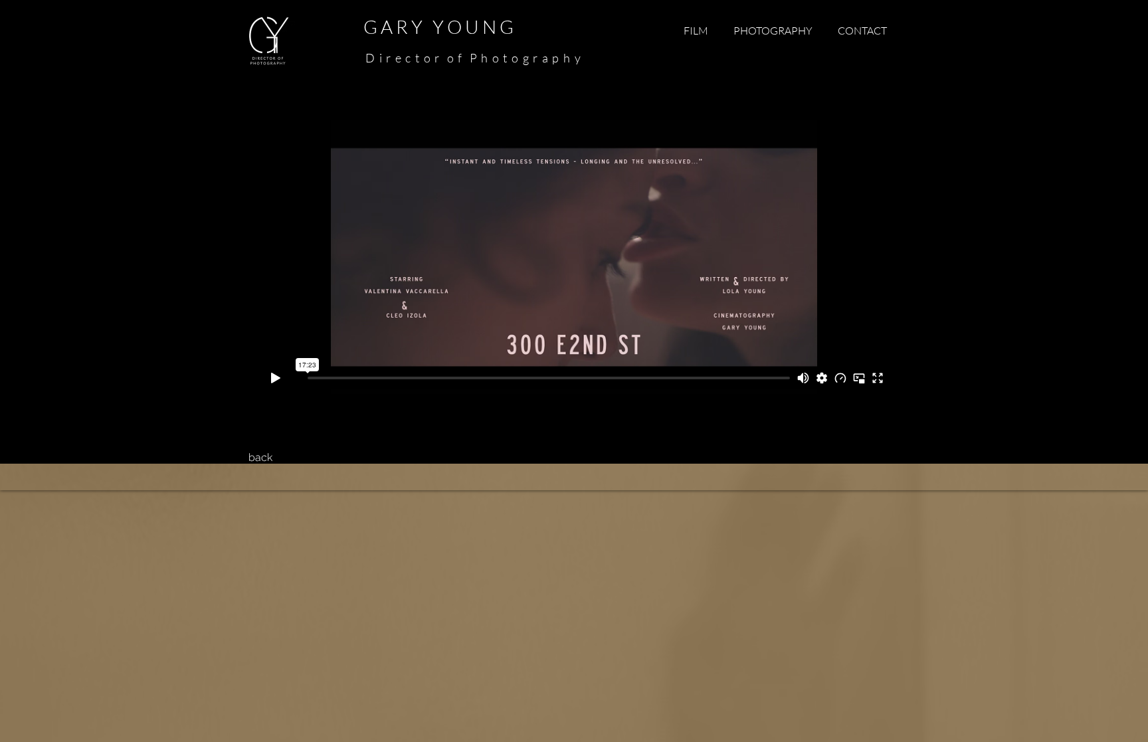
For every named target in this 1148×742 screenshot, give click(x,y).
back (260, 457)
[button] (695, 30)
